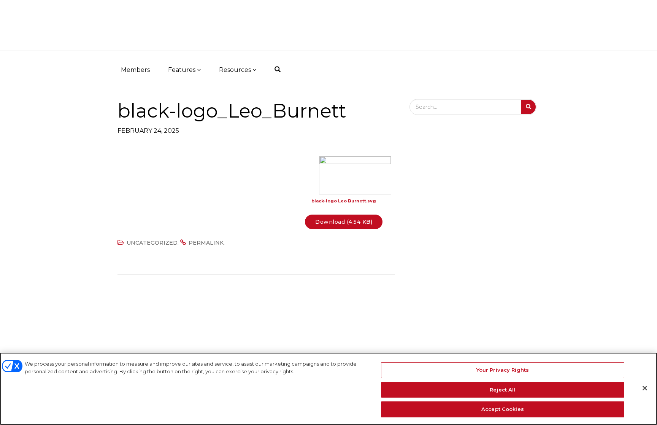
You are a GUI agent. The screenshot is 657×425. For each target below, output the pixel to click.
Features (182, 69)
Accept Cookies (502, 409)
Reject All (502, 390)
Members (135, 69)
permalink (206, 242)
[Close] (644, 388)
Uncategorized (152, 242)
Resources (235, 69)
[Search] (528, 107)
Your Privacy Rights (502, 370)
